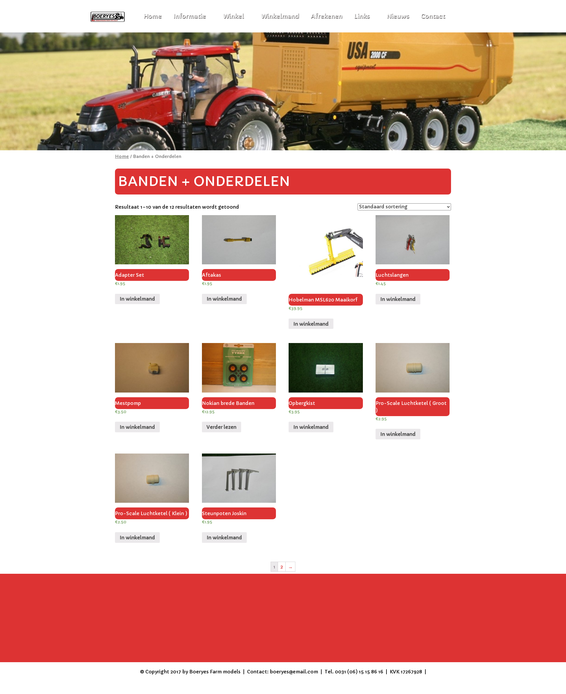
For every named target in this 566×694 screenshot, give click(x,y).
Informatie (189, 16)
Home (122, 156)
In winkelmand (137, 299)
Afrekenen (326, 16)
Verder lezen (221, 427)
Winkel (233, 16)
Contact (433, 16)
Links (362, 16)
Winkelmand (280, 16)
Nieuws (398, 16)
